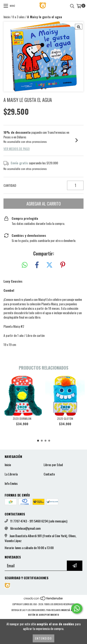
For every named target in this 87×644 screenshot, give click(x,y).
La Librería (11, 474)
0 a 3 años (18, 16)
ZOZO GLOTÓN (65, 418)
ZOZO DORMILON (22, 418)
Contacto (49, 474)
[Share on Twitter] (49, 265)
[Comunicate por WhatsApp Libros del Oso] (76, 608)
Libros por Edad (53, 464)
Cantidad (9, 185)
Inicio (6, 16)
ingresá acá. (68, 610)
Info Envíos (11, 483)
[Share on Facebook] (37, 265)
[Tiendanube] (43, 599)
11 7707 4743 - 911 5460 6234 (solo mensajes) (38, 521)
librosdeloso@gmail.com (25, 528)
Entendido (43, 638)
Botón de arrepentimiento (43, 614)
